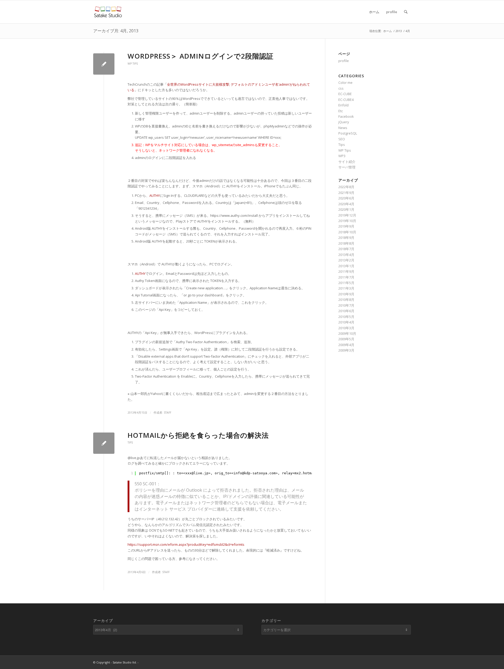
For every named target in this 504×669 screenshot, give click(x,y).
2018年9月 (346, 237)
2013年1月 (346, 266)
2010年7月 (346, 305)
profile (391, 11)
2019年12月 (347, 215)
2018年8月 (346, 243)
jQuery (343, 122)
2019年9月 (346, 226)
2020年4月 (346, 204)
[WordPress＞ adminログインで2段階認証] (103, 64)
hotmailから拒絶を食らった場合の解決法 (198, 435)
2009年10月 (347, 333)
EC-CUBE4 (346, 99)
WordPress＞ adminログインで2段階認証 (201, 56)
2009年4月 (346, 344)
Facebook (346, 116)
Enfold (343, 105)
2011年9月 (346, 271)
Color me (345, 82)
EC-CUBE (345, 93)
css (341, 88)
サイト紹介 (346, 161)
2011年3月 (346, 288)
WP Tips (133, 63)
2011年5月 (346, 282)
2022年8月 (346, 186)
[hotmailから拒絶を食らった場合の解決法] (103, 443)
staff (167, 412)
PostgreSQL (347, 133)
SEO (341, 139)
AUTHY (154, 195)
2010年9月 (346, 294)
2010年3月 (346, 328)
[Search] (406, 11)
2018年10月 (347, 232)
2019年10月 (347, 220)
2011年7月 (346, 277)
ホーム (374, 11)
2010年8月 (346, 299)
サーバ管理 (346, 167)
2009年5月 (346, 339)
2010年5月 (346, 316)
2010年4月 (346, 322)
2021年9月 (346, 192)
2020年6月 (346, 198)
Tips (130, 442)
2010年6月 (346, 310)
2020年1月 (346, 209)
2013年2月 (346, 260)
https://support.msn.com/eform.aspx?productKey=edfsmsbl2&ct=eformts (186, 544)
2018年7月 (346, 248)
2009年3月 (346, 350)
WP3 (341, 155)
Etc (340, 111)
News (342, 127)
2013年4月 (346, 254)
